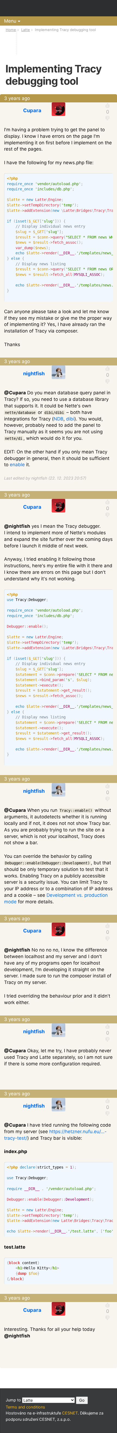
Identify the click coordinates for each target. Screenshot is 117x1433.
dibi (70, 419)
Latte (25, 30)
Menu (10, 21)
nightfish (34, 373)
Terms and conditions (25, 1407)
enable (17, 464)
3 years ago (17, 98)
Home (11, 30)
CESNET (70, 1413)
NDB (58, 419)
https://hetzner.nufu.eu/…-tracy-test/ (55, 1135)
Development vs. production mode (56, 898)
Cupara (32, 110)
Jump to (14, 1400)
